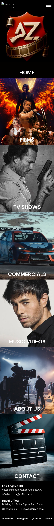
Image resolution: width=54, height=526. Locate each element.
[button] (48, 5)
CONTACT (27, 476)
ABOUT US (27, 408)
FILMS (27, 139)
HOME (27, 72)
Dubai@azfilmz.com (32, 508)
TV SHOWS (27, 207)
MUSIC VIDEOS (27, 341)
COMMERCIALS (27, 274)
